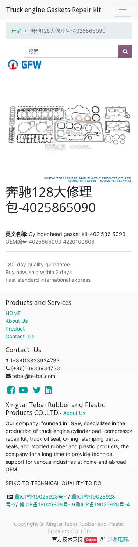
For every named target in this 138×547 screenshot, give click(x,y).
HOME (13, 313)
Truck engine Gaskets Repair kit (53, 9)
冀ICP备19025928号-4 (102, 504)
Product (15, 328)
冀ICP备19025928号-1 (41, 496)
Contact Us (20, 336)
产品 (16, 31)
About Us (17, 321)
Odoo (91, 539)
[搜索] (125, 51)
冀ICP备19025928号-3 (46, 504)
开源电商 (117, 539)
